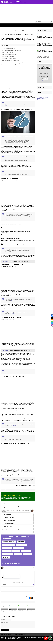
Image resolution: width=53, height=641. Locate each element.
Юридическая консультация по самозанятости (10, 60)
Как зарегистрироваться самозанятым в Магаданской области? (22, 611)
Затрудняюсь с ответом (43, 76)
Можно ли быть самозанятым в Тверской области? (11, 50)
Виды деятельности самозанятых (8, 52)
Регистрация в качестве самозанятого (9, 58)
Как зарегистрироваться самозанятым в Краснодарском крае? (44, 37)
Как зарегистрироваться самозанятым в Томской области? (30, 611)
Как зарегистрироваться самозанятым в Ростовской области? (44, 45)
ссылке (6, 105)
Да (39, 71)
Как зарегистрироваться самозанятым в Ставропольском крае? (43, 53)
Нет (39, 74)
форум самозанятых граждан (15, 171)
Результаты (44, 80)
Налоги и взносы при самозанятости (8, 54)
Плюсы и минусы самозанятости (7, 56)
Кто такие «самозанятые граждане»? (8, 48)
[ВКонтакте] (29, 598)
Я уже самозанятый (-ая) (43, 73)
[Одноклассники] (30, 598)
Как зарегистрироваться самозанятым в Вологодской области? (13, 611)
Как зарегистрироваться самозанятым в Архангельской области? (4, 612)
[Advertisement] (26, 12)
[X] (32, 598)
